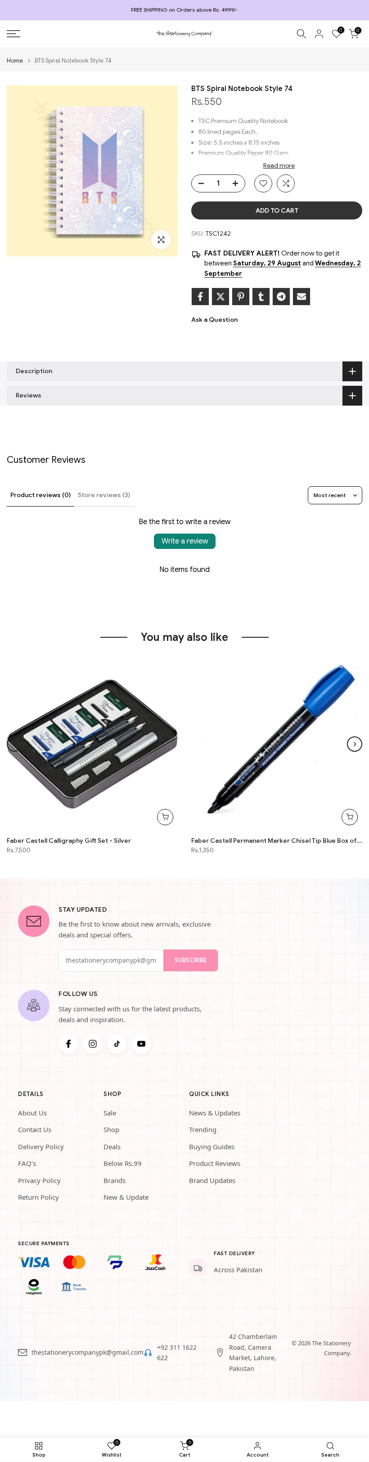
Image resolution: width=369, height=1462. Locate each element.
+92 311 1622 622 (177, 1352)
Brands (115, 1180)
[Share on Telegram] (281, 297)
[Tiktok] (117, 1044)
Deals (112, 1146)
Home (15, 61)
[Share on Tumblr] (261, 297)
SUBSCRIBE (191, 960)
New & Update (126, 1197)
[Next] (354, 744)
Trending (202, 1129)
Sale (110, 1112)
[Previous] (14, 744)
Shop (111, 1129)
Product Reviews (214, 1163)
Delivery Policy (41, 1146)
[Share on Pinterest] (241, 297)
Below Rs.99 (123, 1163)
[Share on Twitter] (221, 297)
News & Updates (214, 1112)
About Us (32, 1112)
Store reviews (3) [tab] (104, 495)
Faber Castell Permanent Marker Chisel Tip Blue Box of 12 (276, 840)
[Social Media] (68, 1044)
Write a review (185, 541)
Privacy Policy (39, 1180)
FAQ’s (27, 1163)
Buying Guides (211, 1146)
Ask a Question (214, 319)
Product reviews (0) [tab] (40, 495)
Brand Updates (212, 1180)
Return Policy (38, 1197)
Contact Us (34, 1129)
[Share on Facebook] (200, 297)
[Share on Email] (301, 297)
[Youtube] (141, 1044)
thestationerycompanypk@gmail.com (88, 1352)
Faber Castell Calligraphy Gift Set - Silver (69, 840)
